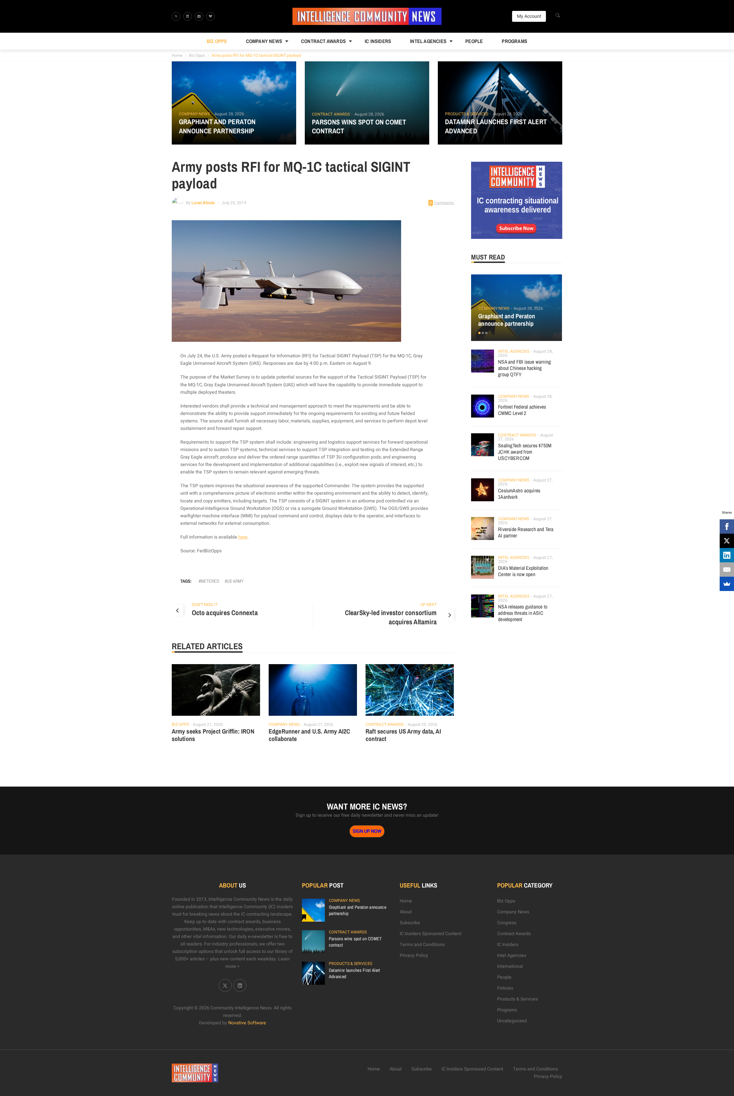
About (406, 911)
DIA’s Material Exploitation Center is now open (523, 571)
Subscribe (410, 922)
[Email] (727, 569)
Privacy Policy (414, 955)
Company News (264, 41)
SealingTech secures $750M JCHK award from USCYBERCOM (524, 452)
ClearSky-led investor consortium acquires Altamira (391, 617)
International (510, 966)
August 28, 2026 (229, 114)
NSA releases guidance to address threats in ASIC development (522, 613)
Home (177, 55)
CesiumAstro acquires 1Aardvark (519, 493)
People (474, 41)
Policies (505, 988)
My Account (529, 16)
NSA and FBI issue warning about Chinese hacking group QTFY (524, 368)
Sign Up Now (367, 831)
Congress (506, 922)
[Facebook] (727, 526)
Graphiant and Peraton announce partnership (217, 126)
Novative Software (247, 1022)
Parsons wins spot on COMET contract (359, 126)
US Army (235, 581)
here (242, 537)
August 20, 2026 (423, 724)
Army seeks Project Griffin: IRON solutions (213, 735)
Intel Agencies (428, 41)
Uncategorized (512, 1020)
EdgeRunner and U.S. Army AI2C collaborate (309, 735)
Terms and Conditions (422, 944)
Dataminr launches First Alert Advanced (496, 126)
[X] (727, 541)
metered (210, 581)
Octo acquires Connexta (225, 612)
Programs (514, 41)
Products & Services (466, 114)
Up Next (428, 605)
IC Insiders (378, 41)
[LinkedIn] (727, 555)
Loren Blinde (203, 203)
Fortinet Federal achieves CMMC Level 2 (522, 410)
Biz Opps (217, 41)
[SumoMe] (727, 584)
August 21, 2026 (208, 724)
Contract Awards (323, 41)
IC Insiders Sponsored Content (430, 933)
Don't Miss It (205, 605)
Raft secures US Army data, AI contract (403, 735)
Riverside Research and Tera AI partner (525, 532)
